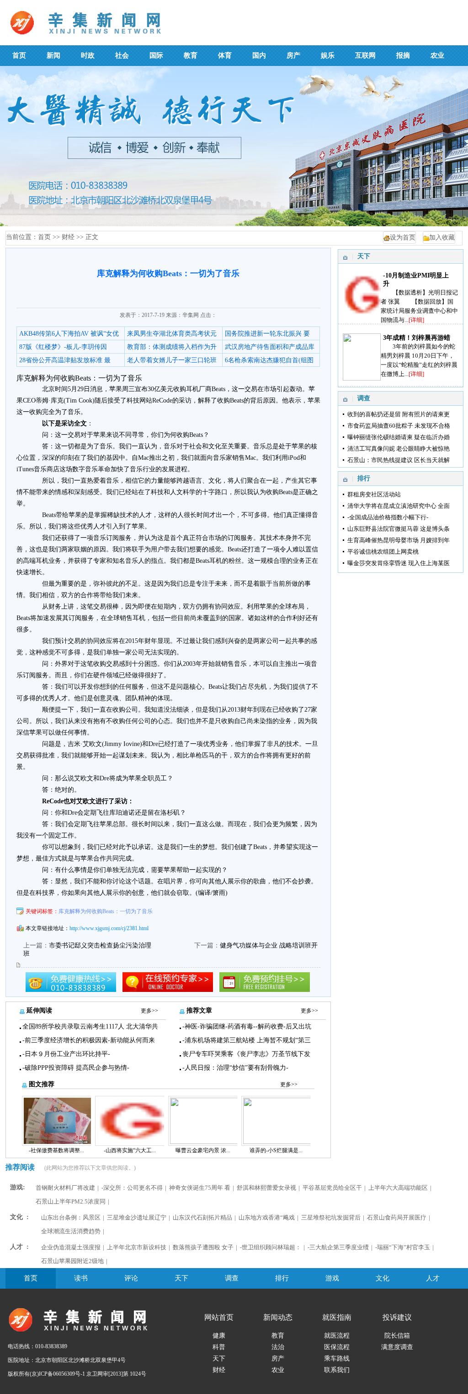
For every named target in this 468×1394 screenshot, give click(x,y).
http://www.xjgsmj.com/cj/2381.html (109, 928)
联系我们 (337, 1370)
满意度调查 (397, 1347)
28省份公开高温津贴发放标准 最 (65, 360)
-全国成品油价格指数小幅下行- (387, 517)
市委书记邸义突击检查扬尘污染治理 (100, 945)
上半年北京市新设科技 (136, 1247)
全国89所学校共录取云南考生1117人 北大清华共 (90, 1026)
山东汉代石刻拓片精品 (202, 1217)
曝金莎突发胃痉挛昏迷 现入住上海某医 (398, 563)
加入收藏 (442, 237)
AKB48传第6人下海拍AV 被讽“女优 (69, 333)
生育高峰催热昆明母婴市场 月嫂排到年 (398, 540)
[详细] (416, 319)
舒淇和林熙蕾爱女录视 (266, 1187)
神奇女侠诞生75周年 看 (199, 1187)
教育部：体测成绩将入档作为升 (172, 346)
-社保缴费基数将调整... (56, 1150)
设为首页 (402, 237)
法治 (277, 1347)
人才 (433, 1278)
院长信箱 (397, 1335)
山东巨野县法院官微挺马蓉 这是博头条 (398, 528)
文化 (382, 1278)
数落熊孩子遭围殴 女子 (203, 1247)
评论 (131, 1278)
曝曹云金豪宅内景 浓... (203, 1150)
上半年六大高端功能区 (398, 1187)
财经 (68, 237)
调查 (232, 1278)
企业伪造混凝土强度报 (71, 1247)
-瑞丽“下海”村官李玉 (402, 1247)
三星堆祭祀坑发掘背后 (331, 1217)
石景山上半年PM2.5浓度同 (71, 1201)
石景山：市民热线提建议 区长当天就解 (398, 460)
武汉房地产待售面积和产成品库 (269, 346)
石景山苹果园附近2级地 (72, 1261)
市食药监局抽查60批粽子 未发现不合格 (398, 425)
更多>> (149, 1010)
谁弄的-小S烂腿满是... (276, 1150)
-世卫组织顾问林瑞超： (270, 1247)
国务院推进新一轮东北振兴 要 (267, 333)
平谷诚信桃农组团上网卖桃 (383, 551)
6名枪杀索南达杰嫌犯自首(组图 (269, 360)
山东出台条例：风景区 (71, 1217)
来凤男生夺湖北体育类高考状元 (172, 333)
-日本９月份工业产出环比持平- (66, 1054)
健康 (219, 1335)
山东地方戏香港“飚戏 (267, 1217)
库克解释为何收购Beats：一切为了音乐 (105, 911)
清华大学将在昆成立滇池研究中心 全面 (398, 505)
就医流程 (337, 1335)
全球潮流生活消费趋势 (71, 1231)
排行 (282, 1278)
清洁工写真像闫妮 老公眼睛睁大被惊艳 (398, 448)
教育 (277, 1335)
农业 (277, 1370)
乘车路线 (337, 1358)
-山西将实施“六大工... (130, 1150)
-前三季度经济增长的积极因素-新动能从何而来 (88, 1040)
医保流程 (337, 1347)
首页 (44, 237)
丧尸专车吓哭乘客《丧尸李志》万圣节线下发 (246, 1054)
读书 (81, 1278)
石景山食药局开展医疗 (396, 1217)
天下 (181, 1278)
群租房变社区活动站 (374, 494)
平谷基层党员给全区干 (332, 1187)
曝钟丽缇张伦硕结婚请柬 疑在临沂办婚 (398, 437)
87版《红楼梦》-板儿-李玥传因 (63, 346)
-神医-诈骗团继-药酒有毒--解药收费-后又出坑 (246, 1026)
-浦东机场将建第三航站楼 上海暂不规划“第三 (246, 1040)
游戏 (332, 1278)
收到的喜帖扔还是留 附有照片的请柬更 (398, 414)
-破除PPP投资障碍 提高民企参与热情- (75, 1067)
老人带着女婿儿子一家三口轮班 (172, 360)
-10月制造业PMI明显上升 (416, 279)
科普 (219, 1347)
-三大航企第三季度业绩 (338, 1247)
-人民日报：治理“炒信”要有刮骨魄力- (235, 1067)
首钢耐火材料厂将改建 (65, 1187)
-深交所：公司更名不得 (132, 1187)
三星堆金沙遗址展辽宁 (136, 1217)
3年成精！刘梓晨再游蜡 (416, 337)
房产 (277, 1358)
